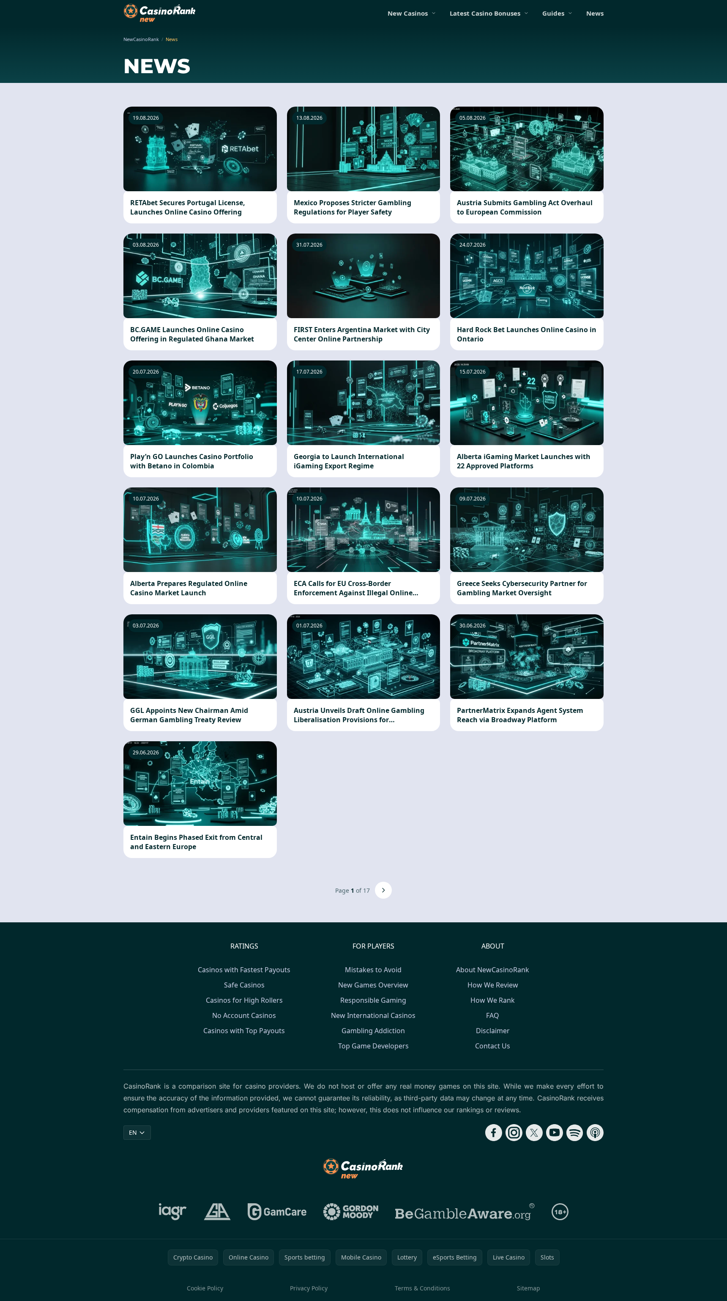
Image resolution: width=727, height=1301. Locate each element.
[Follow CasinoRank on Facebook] (493, 1132)
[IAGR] (173, 1211)
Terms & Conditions (422, 1288)
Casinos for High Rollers (244, 1000)
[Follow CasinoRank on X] (534, 1132)
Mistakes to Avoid (373, 969)
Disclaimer (493, 1030)
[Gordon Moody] (350, 1211)
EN (133, 1132)
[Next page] (383, 890)
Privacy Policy (309, 1288)
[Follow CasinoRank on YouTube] (554, 1132)
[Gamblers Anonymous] (217, 1211)
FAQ (492, 1015)
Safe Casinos (244, 985)
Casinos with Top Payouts (244, 1030)
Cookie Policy (205, 1288)
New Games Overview (373, 985)
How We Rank (492, 1000)
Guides (553, 13)
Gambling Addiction (373, 1030)
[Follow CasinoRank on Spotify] (574, 1132)
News (595, 13)
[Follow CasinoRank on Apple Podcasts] (595, 1132)
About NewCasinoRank (492, 969)
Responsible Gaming (373, 1000)
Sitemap (528, 1288)
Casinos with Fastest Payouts (244, 969)
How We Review (492, 985)
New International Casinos (373, 1015)
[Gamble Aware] (465, 1211)
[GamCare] (277, 1211)
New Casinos (408, 13)
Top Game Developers (373, 1046)
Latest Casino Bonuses (485, 13)
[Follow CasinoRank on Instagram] (514, 1132)
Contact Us (492, 1046)
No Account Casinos (244, 1015)
